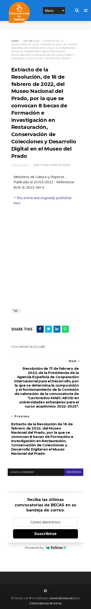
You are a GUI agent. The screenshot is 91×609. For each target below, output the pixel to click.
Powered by (34, 547)
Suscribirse (45, 534)
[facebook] (45, 591)
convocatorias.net (61, 598)
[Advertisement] (45, 253)
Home (15, 40)
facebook (73, 472)
